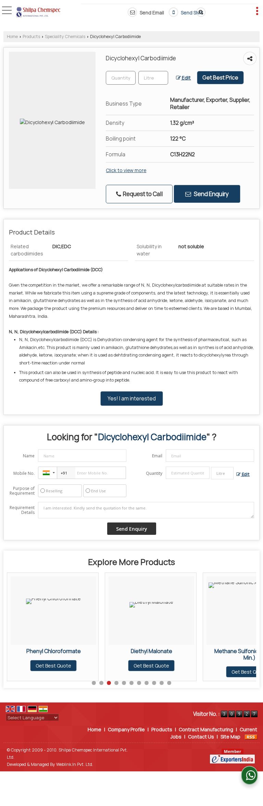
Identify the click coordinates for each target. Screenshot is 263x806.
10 (162, 683)
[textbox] (153, 78)
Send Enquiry (211, 194)
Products (31, 36)
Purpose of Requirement (22, 491)
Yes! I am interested (132, 398)
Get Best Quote (53, 665)
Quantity (154, 473)
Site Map (230, 736)
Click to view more (126, 170)
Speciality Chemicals (65, 36)
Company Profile (126, 729)
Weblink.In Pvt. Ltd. (74, 764)
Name (29, 456)
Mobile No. (24, 473)
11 (169, 683)
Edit (186, 77)
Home (12, 36)
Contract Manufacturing (206, 729)
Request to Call (142, 194)
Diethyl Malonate (151, 651)
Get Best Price (220, 77)
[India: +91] (47, 473)
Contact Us (201, 736)
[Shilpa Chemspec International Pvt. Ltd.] (39, 13)
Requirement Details (22, 510)
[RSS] (251, 736)
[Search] (199, 12)
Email (157, 456)
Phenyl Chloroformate (53, 651)
